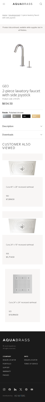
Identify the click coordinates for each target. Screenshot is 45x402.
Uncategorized (14, 15)
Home (4, 15)
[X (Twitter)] (20, 389)
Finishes (6, 375)
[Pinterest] (26, 389)
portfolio (7, 364)
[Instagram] (4, 389)
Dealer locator (9, 360)
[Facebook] (9, 389)
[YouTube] (31, 389)
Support (6, 368)
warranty (7, 371)
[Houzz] (15, 389)
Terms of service (31, 364)
